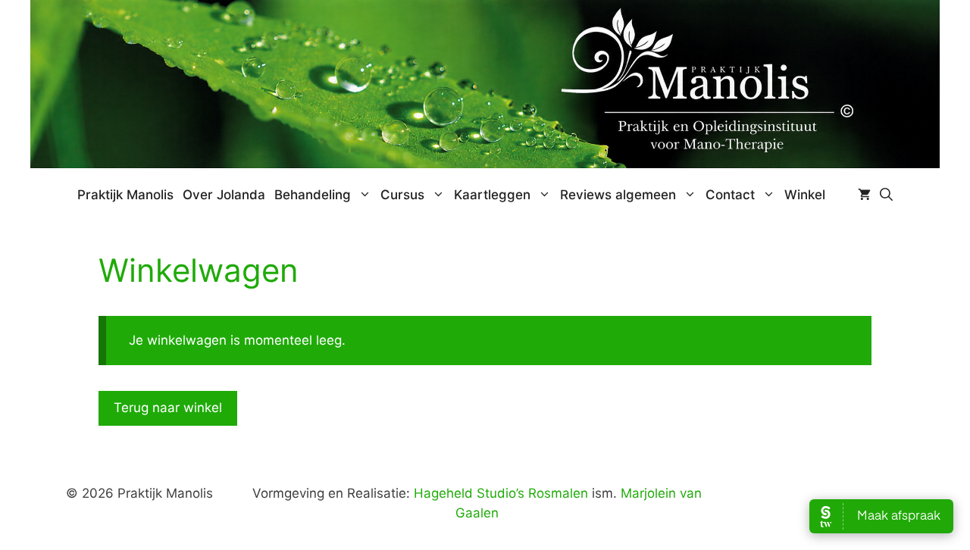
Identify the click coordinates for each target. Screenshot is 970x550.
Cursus (402, 194)
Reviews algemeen (618, 194)
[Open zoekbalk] (886, 194)
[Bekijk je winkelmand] (864, 194)
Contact (730, 194)
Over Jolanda (224, 194)
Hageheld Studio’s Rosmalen (501, 493)
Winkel (804, 194)
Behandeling (312, 194)
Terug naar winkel (168, 407)
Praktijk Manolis (125, 194)
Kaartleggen (492, 194)
